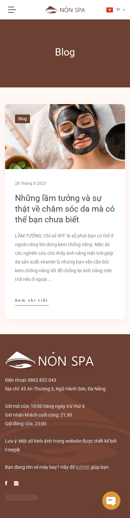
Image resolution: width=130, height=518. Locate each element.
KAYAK (83, 467)
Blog (22, 118)
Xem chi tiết (32, 300)
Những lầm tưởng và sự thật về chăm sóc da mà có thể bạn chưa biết (65, 208)
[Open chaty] (111, 501)
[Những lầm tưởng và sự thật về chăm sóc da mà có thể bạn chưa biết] (65, 136)
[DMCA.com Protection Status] (21, 497)
